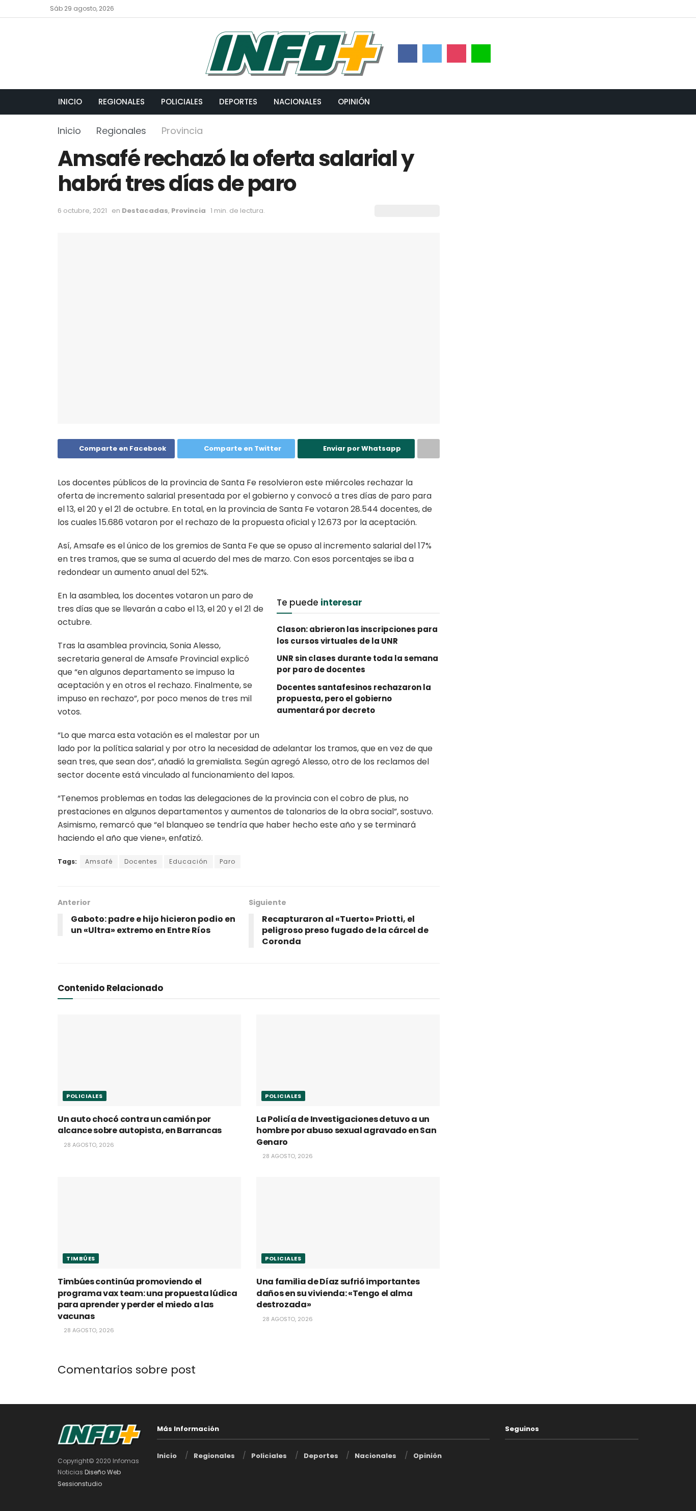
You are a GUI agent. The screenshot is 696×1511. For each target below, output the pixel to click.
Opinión (354, 101)
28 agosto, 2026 (88, 1145)
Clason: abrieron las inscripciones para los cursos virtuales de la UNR (357, 635)
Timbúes (80, 1258)
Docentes (140, 861)
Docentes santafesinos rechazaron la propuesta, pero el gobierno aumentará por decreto (354, 699)
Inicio (70, 101)
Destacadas (145, 210)
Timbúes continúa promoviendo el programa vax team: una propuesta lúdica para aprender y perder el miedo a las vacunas (147, 1299)
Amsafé (99, 861)
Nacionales (298, 101)
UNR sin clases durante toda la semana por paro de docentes (357, 664)
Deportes (238, 101)
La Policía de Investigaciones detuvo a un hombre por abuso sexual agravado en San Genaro (346, 1130)
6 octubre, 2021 (82, 210)
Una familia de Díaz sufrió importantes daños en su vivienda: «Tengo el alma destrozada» (338, 1293)
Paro (227, 861)
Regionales (121, 101)
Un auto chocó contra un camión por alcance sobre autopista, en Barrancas (140, 1124)
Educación (188, 861)
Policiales (182, 101)
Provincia (182, 130)
